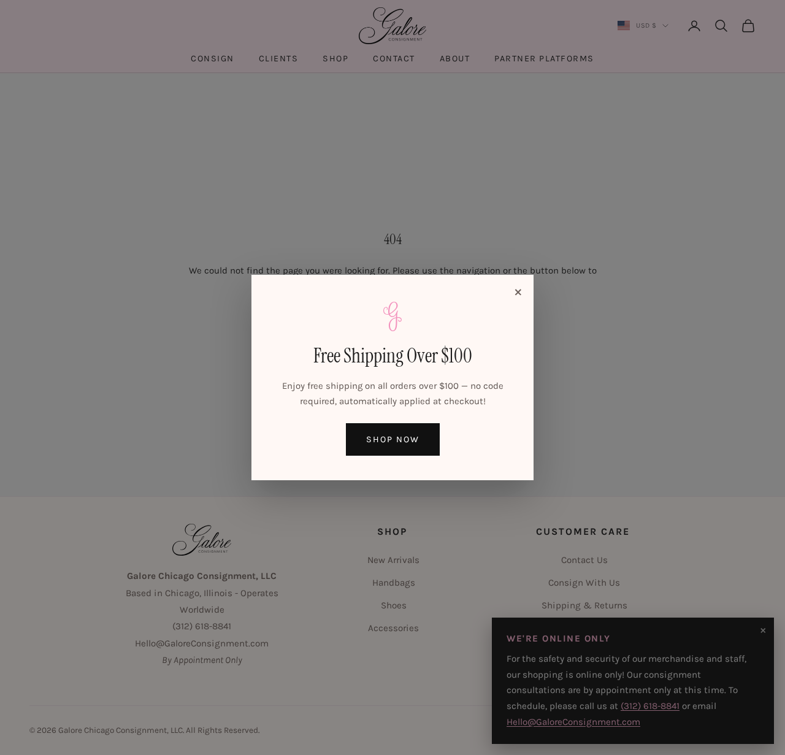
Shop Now (392, 439)
